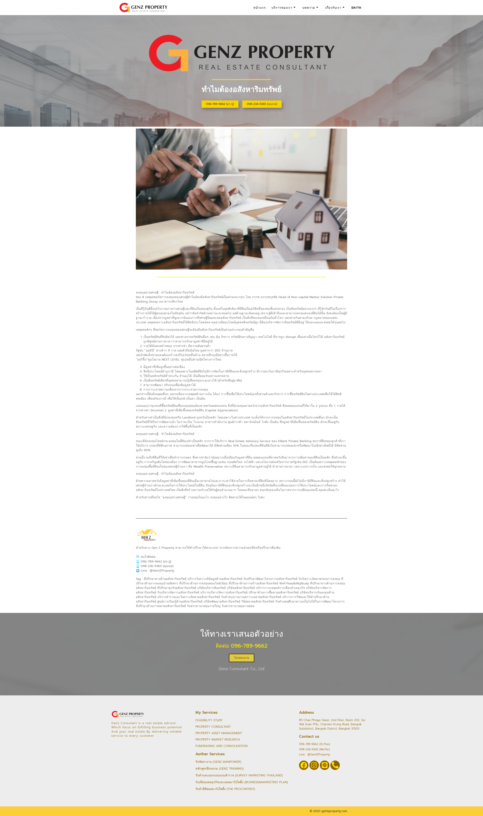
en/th (356, 7)
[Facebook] (303, 765)
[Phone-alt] (335, 765)
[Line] (324, 765)
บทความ (308, 7)
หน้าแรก (259, 7)
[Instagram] (314, 765)
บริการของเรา (281, 7)
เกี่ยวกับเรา (333, 7)
